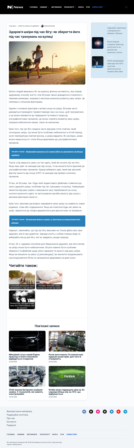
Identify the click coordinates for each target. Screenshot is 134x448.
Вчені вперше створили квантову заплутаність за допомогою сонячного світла (115, 47)
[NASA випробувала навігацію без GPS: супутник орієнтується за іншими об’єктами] (97, 62)
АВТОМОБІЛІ (56, 7)
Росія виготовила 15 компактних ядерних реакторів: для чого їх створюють (66, 356)
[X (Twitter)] (91, 412)
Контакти (11, 421)
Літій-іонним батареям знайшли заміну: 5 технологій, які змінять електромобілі (26, 392)
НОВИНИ (43, 7)
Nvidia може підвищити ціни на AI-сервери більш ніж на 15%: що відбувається (67, 392)
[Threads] (105, 412)
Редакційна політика (17, 415)
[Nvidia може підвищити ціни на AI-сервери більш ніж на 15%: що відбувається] (67, 376)
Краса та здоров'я (32, 26)
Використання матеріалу (19, 411)
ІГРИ (88, 7)
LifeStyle (21, 26)
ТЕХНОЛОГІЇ (69, 7)
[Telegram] (125, 412)
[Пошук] (126, 7)
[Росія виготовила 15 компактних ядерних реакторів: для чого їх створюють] (67, 341)
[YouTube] (118, 412)
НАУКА (81, 7)
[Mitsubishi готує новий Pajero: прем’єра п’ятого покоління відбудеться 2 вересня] (27, 341)
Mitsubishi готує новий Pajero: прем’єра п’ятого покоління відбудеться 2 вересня (24, 356)
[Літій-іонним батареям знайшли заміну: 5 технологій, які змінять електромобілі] (27, 376)
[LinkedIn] (112, 412)
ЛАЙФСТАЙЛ (97, 7)
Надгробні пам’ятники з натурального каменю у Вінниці (116, 30)
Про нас (11, 418)
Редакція (11, 425)
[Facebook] (84, 412)
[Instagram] (98, 412)
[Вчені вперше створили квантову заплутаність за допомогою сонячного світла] (97, 43)
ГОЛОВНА (34, 7)
